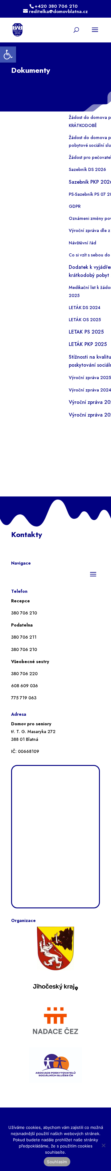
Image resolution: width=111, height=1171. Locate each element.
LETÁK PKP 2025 (88, 344)
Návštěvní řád (82, 243)
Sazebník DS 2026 (87, 169)
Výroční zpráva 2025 (90, 377)
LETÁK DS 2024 (85, 307)
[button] (8, 54)
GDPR (74, 206)
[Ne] (103, 1145)
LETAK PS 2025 (86, 331)
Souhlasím (57, 1161)
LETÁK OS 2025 (85, 320)
